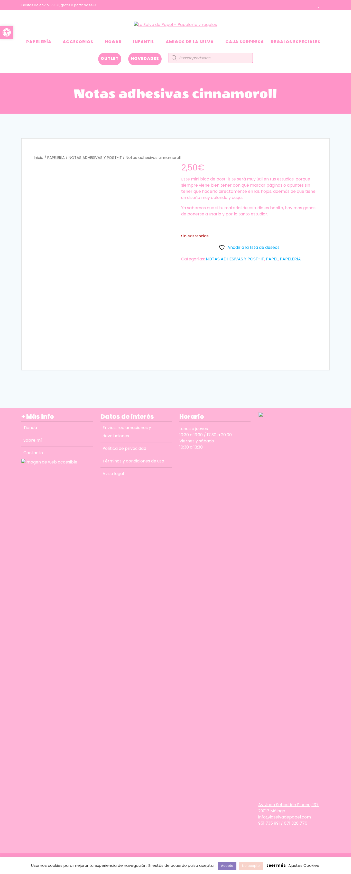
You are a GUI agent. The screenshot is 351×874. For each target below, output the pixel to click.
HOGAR (113, 42)
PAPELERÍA (38, 42)
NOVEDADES (145, 58)
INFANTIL (143, 42)
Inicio (38, 157)
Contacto (33, 453)
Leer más (276, 865)
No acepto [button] (251, 865)
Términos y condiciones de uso (133, 461)
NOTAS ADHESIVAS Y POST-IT (95, 157)
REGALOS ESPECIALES (295, 42)
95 (260, 823)
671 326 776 (295, 823)
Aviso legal (113, 474)
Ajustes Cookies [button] (303, 865)
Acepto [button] (227, 865)
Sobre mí (32, 440)
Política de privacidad (124, 448)
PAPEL (272, 259)
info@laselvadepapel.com (284, 817)
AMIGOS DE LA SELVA (190, 42)
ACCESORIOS (78, 42)
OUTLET (110, 58)
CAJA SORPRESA (244, 42)
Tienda (30, 428)
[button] (6, 32)
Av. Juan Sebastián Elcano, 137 (288, 805)
